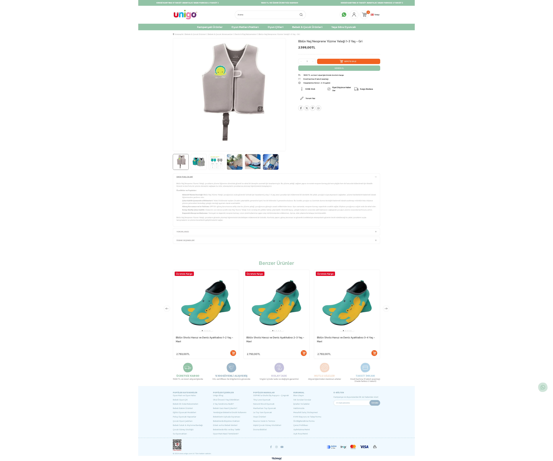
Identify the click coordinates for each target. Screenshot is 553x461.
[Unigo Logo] (185, 14)
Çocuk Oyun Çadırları (182, 421)
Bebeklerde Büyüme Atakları (226, 421)
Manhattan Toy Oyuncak (264, 408)
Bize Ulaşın (298, 395)
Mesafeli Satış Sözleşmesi (305, 412)
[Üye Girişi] (354, 14)
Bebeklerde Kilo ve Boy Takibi (226, 429)
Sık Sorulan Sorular (302, 399)
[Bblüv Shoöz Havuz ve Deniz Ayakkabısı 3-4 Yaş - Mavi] (347, 303)
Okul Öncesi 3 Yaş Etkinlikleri (226, 399)
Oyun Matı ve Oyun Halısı (184, 395)
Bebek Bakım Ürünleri (183, 408)
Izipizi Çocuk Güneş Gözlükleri (267, 425)
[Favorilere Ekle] (279, 46)
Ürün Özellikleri (184, 177)
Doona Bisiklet (260, 429)
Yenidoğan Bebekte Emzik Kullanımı (229, 412)
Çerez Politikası (300, 425)
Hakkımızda (298, 408)
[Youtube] (282, 447)
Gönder (374, 402)
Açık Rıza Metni (300, 433)
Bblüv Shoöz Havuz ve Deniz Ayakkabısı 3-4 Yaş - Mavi (346, 339)
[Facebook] (271, 447)
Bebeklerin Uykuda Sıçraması (226, 416)
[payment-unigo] (351, 447)
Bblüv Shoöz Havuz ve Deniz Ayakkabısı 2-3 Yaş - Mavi (275, 339)
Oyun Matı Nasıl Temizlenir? (226, 433)
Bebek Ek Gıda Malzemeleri (185, 404)
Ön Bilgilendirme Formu (304, 421)
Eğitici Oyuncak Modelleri (184, 412)
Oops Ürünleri (259, 416)
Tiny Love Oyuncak (261, 399)
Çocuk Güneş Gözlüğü (183, 429)
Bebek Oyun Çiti (180, 399)
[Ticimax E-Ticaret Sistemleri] (276, 458)
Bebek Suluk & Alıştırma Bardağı (188, 425)
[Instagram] (276, 447)
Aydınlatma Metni (301, 429)
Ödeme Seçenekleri (185, 240)
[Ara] (301, 15)
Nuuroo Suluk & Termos (264, 421)
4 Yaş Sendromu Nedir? (223, 404)
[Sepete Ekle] (233, 353)
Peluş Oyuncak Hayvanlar (184, 416)
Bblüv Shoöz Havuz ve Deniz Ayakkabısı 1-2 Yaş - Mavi (204, 339)
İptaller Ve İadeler (301, 404)
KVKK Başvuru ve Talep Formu (307, 416)
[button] (202, 330)
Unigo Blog (218, 395)
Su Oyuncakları (180, 433)
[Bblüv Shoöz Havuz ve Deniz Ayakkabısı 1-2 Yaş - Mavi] (206, 303)
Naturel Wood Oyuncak (263, 404)
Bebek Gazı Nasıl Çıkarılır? (225, 408)
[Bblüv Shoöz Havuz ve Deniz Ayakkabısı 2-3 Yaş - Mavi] (276, 303)
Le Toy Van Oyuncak (262, 412)
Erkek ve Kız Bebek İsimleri (225, 425)
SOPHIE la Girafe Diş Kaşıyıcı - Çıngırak (271, 395)
